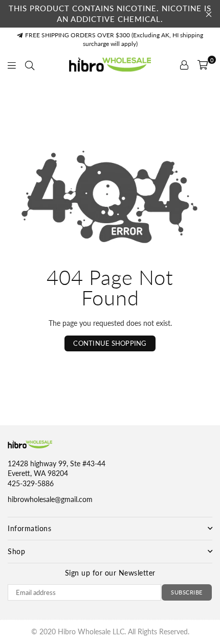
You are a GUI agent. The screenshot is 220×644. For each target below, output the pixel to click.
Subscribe (187, 592)
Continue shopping (109, 343)
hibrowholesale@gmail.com (50, 499)
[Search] (29, 65)
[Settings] (184, 65)
